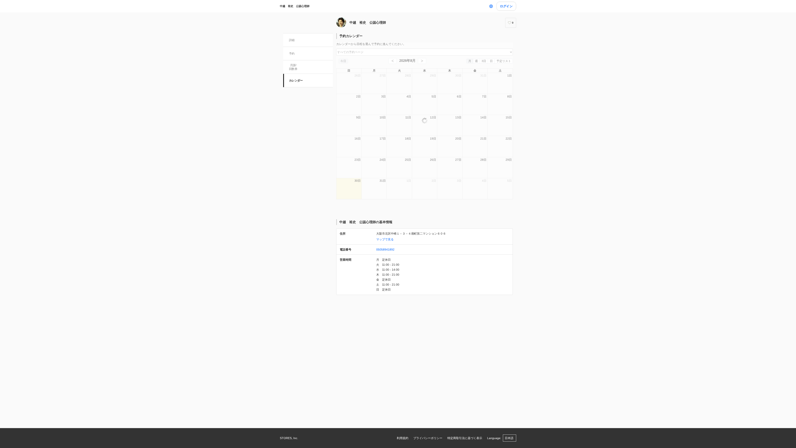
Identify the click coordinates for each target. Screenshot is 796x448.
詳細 (292, 40)
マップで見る (385, 239)
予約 (292, 53)
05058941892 (385, 249)
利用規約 (402, 438)
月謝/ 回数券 (293, 67)
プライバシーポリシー (427, 438)
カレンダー (296, 80)
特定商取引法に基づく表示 (464, 438)
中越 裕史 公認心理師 (294, 6)
